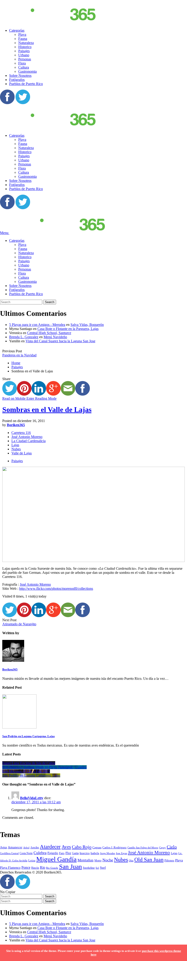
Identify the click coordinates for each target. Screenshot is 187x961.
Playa (22, 34)
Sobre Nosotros (20, 75)
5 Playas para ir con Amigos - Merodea (37, 325)
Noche (107, 860)
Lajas (15, 445)
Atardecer (50, 847)
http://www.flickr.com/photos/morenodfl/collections (56, 588)
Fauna (22, 39)
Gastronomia (27, 71)
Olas (131, 860)
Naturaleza (26, 43)
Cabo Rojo (81, 846)
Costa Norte (26, 853)
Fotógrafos (17, 80)
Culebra (40, 852)
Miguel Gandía (56, 859)
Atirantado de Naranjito (19, 624)
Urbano (23, 55)
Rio (42, 867)
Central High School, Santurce (49, 333)
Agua (3, 847)
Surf (103, 867)
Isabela (95, 853)
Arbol (26, 847)
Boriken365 (16, 425)
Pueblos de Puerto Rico (26, 84)
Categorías (16, 30)
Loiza (31, 860)
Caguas (96, 847)
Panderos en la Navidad (19, 355)
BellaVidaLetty (31, 798)
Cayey (162, 847)
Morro (97, 860)
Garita (75, 853)
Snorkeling (89, 867)
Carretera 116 (21, 433)
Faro (62, 853)
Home (15, 363)
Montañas (86, 860)
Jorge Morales (107, 853)
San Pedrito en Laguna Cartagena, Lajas (28, 736)
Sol (97, 868)
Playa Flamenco (10, 867)
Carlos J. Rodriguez (114, 847)
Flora (22, 63)
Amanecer (15, 847)
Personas (24, 59)
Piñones (169, 860)
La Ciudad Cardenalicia (28, 441)
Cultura (23, 67)
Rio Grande (52, 867)
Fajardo (52, 853)
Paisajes (24, 51)
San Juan (70, 866)
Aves (66, 847)
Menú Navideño (55, 337)
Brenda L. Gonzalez (23, 337)
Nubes (16, 449)
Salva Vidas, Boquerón (87, 325)
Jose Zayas (121, 853)
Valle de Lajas (21, 453)
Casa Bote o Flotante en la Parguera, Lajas (68, 329)
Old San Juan (149, 860)
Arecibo (34, 847)
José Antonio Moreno (26, 437)
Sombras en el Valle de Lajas (46, 409)
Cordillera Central (9, 853)
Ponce (25, 867)
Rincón (35, 867)
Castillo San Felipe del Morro (142, 847)
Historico (24, 47)
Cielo (172, 846)
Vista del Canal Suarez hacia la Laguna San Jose (60, 341)
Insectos (85, 853)
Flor (68, 853)
